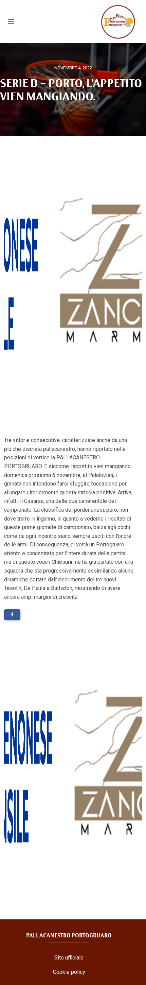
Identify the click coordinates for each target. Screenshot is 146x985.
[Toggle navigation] (11, 22)
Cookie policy (69, 972)
